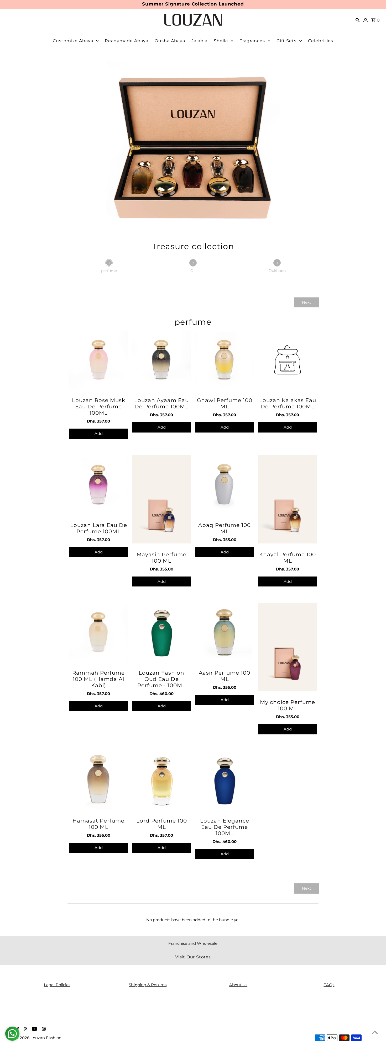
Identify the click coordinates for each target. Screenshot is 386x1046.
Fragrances (252, 40)
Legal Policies (57, 984)
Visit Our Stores (193, 956)
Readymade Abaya (126, 40)
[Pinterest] (25, 1029)
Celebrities (320, 40)
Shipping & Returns (147, 984)
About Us (238, 984)
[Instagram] (43, 1029)
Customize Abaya (73, 40)
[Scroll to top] (375, 1032)
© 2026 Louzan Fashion (38, 1037)
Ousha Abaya (170, 40)
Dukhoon (277, 270)
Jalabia (199, 40)
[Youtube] (33, 1029)
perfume (109, 270)
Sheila (221, 40)
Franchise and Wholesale (192, 943)
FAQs (329, 984)
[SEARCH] (357, 20)
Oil (193, 270)
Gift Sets (286, 40)
